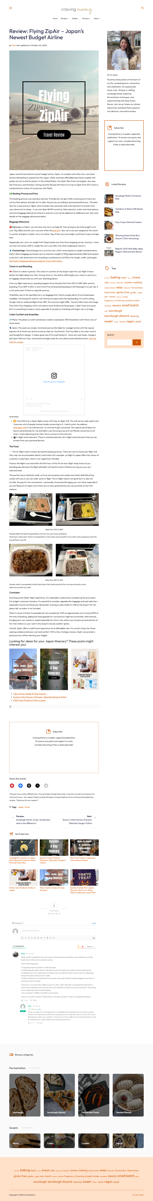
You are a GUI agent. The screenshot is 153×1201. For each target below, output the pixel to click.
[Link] (47, 938)
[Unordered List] (38, 938)
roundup (107, 305)
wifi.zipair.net (20, 427)
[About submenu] (99, 18)
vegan (130, 321)
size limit (56, 230)
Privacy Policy (138, 1195)
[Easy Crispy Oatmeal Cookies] (108, 226)
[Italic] (25, 938)
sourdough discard (116, 316)
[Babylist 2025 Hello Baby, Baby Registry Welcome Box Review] (108, 252)
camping (112, 283)
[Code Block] (44, 938)
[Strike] (31, 938)
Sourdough (18, 1112)
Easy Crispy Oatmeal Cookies (128, 222)
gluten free (122, 292)
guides (133, 292)
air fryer (107, 278)
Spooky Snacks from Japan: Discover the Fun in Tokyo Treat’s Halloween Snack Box (83, 890)
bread (136, 277)
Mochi (16, 1143)
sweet (108, 321)
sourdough (115, 310)
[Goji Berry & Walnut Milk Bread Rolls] (108, 212)
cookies (128, 282)
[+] (53, 938)
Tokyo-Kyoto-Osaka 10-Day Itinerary (29, 694)
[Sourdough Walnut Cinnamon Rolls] (108, 199)
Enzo (39, 1009)
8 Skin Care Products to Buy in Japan (29, 700)
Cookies (85, 1143)
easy (119, 287)
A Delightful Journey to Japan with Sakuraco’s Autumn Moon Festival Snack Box (22, 860)
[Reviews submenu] (90, 18)
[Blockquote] (41, 938)
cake (106, 282)
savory (116, 305)
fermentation (137, 287)
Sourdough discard (56, 1112)
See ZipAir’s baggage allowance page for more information (35, 261)
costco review (109, 287)
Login (94, 923)
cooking (137, 282)
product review (132, 300)
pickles (125, 297)
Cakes (50, 1143)
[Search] (137, 342)
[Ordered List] (35, 938)
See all (119, 1143)
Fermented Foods (90, 1112)
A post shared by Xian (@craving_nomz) (54, 411)
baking (115, 277)
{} (50, 938)
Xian (14, 45)
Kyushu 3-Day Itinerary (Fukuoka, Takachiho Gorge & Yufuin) (40, 697)
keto (106, 296)
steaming (134, 316)
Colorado (119, 283)
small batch (130, 305)
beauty (129, 278)
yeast (138, 321)
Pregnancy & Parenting (114, 300)
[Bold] (22, 938)
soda (106, 311)
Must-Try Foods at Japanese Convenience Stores (82, 859)
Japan (21, 807)
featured (127, 288)
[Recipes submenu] (68, 18)
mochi (112, 296)
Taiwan (116, 322)
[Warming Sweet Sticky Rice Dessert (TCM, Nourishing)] (108, 239)
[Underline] (28, 938)
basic (124, 277)
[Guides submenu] (78, 18)
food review (109, 292)
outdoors (119, 297)
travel (27, 807)
